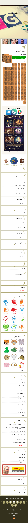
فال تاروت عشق (22, 407)
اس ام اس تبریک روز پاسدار (20, 188)
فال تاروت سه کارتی (21, 390)
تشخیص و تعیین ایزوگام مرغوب (19, 439)
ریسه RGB (23, 287)
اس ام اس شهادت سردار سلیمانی (19, 191)
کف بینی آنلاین (22, 237)
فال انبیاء (23, 212)
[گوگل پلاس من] (4, 502)
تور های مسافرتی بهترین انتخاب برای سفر (18, 431)
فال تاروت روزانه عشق (21, 410)
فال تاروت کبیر (22, 382)
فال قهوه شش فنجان (21, 227)
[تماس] (10, 502)
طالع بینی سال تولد (21, 370)
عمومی (18, 169)
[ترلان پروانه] (14, 42)
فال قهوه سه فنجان (21, 225)
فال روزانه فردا (22, 492)
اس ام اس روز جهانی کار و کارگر (19, 180)
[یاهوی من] (24, 502)
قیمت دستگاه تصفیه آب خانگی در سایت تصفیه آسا (16, 425)
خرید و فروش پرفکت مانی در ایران (19, 437)
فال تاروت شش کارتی (16, 47)
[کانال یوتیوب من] (15, 505)
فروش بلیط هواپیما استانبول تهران (19, 442)
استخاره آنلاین (22, 203)
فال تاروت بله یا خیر (21, 412)
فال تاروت (14, 13)
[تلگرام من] (20, 502)
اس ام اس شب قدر (21, 182)
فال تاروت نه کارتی (21, 401)
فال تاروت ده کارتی (21, 404)
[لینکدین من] (12, 505)
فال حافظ (23, 454)
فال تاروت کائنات (22, 388)
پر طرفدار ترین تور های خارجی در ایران (18, 434)
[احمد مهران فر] (22, 42)
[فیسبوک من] (17, 502)
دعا (24, 259)
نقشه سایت (10, 513)
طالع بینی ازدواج (22, 246)
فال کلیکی (23, 268)
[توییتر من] (7, 502)
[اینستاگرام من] (14, 502)
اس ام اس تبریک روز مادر (20, 193)
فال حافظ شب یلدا (21, 460)
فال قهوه (23, 222)
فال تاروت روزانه (22, 380)
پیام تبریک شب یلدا (21, 463)
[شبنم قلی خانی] (6, 42)
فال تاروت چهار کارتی (21, 393)
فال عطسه (23, 483)
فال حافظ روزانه (22, 457)
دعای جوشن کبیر (22, 256)
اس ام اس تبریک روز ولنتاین (20, 185)
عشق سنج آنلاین (22, 278)
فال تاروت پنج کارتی (21, 396)
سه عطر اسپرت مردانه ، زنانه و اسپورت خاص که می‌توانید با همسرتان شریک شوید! (15, 428)
